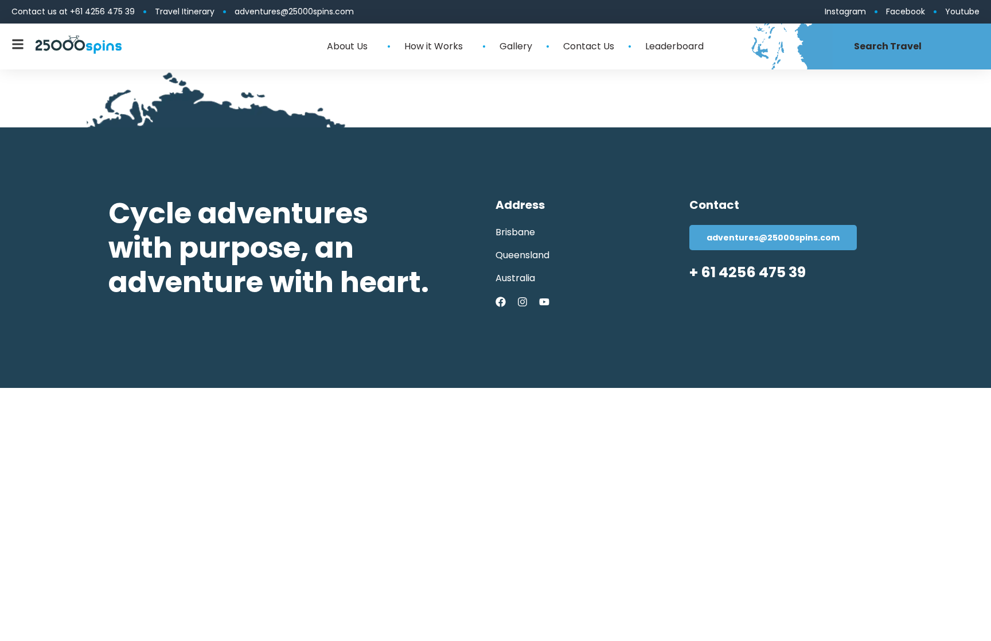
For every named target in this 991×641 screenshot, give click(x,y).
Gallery (516, 46)
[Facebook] (501, 302)
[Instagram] (522, 302)
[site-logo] (79, 45)
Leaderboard (674, 46)
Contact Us (588, 46)
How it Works (433, 46)
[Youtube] (544, 302)
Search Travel (888, 46)
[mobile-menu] (17, 44)
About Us (347, 46)
